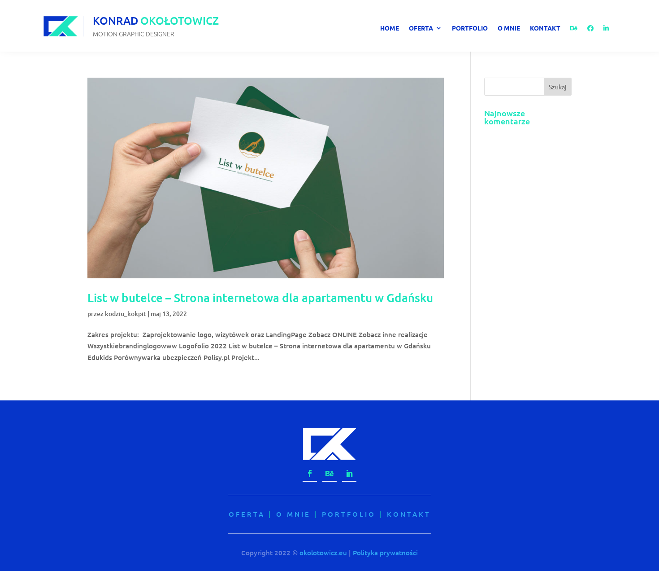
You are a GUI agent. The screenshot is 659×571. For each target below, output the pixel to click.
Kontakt (545, 28)
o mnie (293, 514)
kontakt (409, 514)
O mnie (509, 28)
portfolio (349, 514)
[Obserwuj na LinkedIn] (349, 474)
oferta (247, 514)
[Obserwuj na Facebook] (310, 474)
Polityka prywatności (385, 552)
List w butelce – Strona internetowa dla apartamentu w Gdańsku (260, 297)
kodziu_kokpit (125, 313)
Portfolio (470, 28)
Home (389, 28)
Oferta (421, 28)
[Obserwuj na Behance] (329, 474)
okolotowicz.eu (323, 552)
